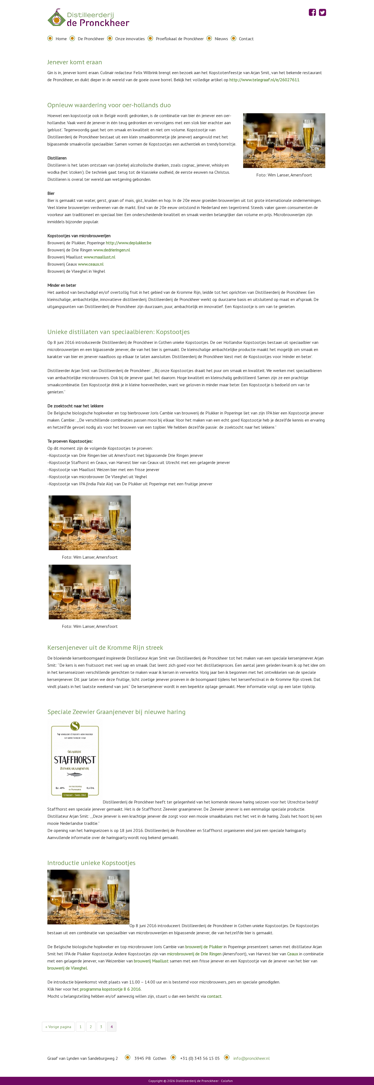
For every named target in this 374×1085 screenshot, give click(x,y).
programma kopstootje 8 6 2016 (110, 989)
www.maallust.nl (99, 257)
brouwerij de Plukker (204, 946)
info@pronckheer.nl (252, 1058)
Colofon (227, 1081)
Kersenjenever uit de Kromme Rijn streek (105, 647)
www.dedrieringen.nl (111, 250)
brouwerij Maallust (151, 961)
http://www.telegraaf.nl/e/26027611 (264, 79)
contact (213, 996)
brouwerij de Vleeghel (67, 968)
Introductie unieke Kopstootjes (91, 862)
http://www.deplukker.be (128, 242)
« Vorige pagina (58, 1027)
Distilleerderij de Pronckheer (88, 22)
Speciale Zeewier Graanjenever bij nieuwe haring (116, 711)
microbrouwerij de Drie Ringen (194, 953)
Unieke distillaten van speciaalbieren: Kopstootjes (118, 331)
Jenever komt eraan (74, 62)
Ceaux (292, 953)
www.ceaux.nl (90, 264)
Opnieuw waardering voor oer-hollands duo (109, 105)
